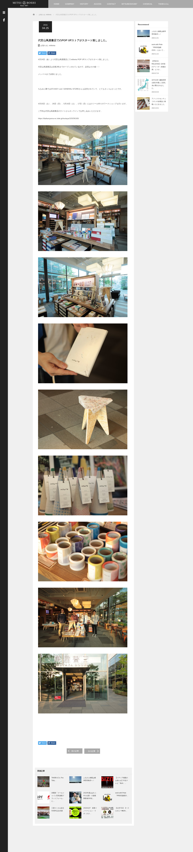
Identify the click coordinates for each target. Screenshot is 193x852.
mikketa (52, 45)
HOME (56, 4)
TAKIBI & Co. (163, 4)
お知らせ (44, 45)
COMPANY (69, 4)
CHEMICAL (147, 4)
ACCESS (97, 4)
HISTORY (84, 4)
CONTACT (111, 4)
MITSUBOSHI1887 (129, 4)
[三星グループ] (24, 3)
